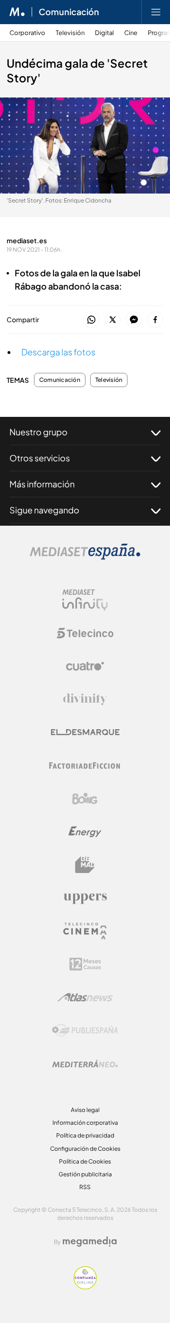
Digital (104, 33)
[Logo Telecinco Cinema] (85, 931)
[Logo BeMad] (85, 865)
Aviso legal (85, 1109)
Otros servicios (39, 457)
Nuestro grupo (38, 431)
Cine (130, 33)
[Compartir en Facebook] (155, 320)
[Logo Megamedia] (90, 1241)
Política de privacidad (85, 1135)
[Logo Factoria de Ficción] (85, 765)
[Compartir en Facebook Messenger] (134, 320)
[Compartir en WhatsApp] (91, 320)
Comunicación (69, 12)
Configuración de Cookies (85, 1148)
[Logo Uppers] (85, 898)
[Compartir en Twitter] (112, 320)
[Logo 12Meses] (85, 964)
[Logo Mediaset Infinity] (85, 600)
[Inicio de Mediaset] (17, 12)
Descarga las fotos (58, 351)
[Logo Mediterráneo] (85, 1063)
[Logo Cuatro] (85, 666)
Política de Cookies (85, 1161)
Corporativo (27, 33)
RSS (85, 1187)
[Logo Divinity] (85, 699)
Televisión (70, 33)
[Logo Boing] (85, 799)
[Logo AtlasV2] (85, 997)
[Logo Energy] (85, 832)
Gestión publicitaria (85, 1174)
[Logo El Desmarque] (85, 732)
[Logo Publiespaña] (85, 1030)
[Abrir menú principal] (156, 12)
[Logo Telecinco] (85, 633)
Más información (42, 483)
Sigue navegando (44, 509)
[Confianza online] (85, 1286)
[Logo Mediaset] (85, 557)
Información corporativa (85, 1122)
